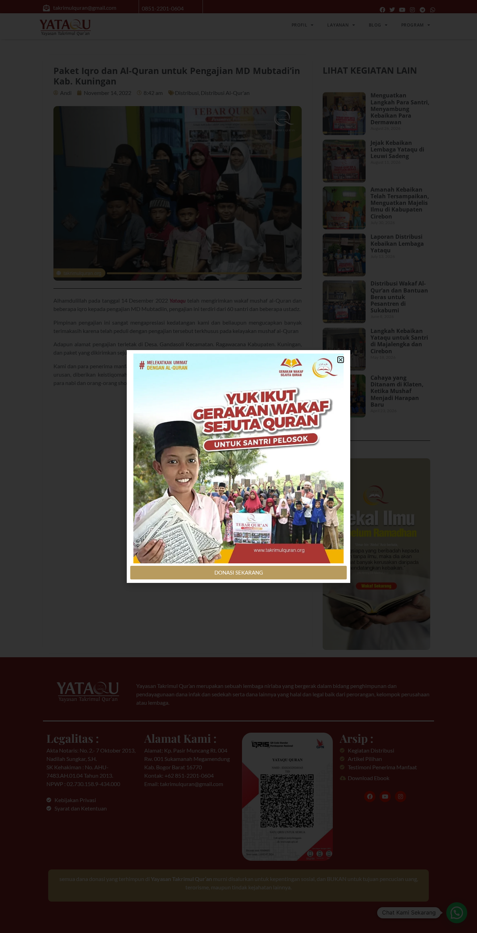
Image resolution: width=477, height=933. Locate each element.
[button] (340, 359)
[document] (238, 466)
